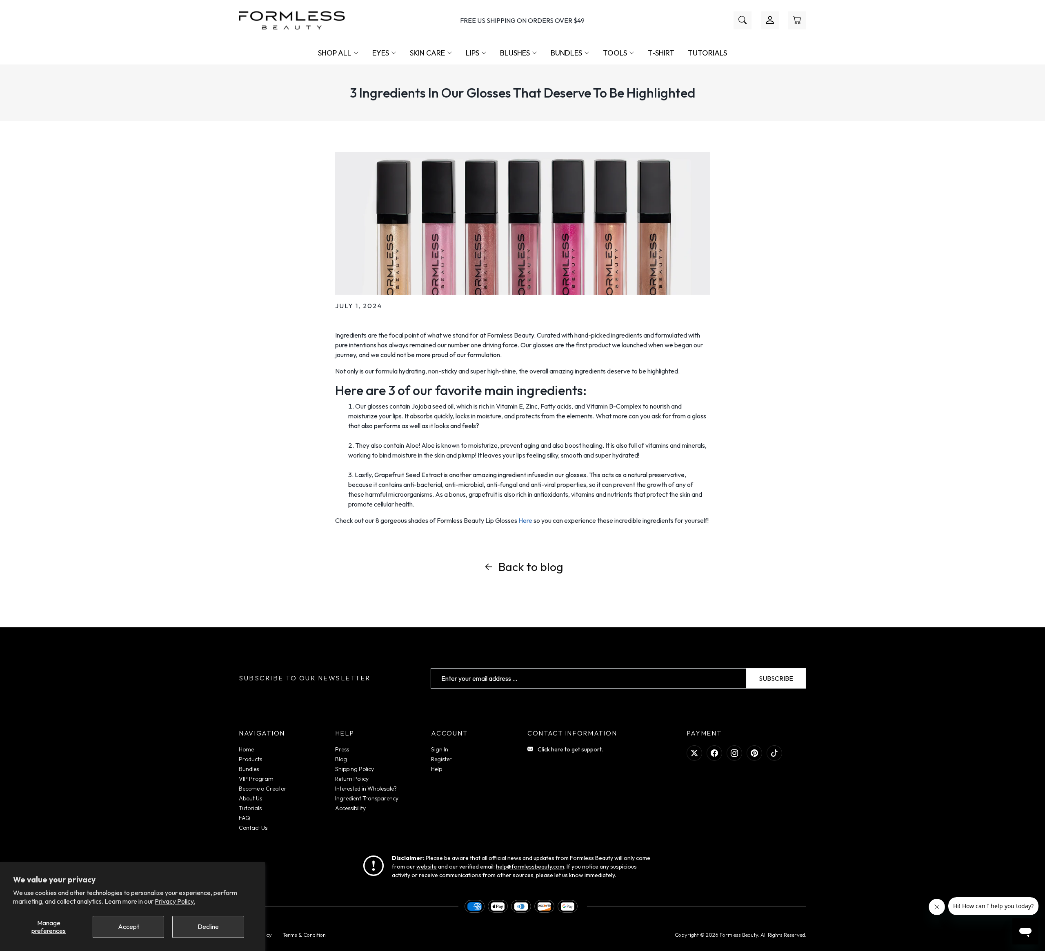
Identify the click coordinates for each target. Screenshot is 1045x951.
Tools (615, 53)
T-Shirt (661, 53)
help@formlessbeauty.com (530, 866)
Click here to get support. (570, 749)
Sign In (439, 749)
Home (246, 749)
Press (342, 749)
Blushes (515, 53)
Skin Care (427, 53)
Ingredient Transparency (366, 798)
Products (250, 759)
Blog (341, 759)
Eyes (380, 53)
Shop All (334, 53)
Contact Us (253, 827)
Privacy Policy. (175, 901)
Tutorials (707, 53)
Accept (128, 926)
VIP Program (256, 778)
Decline (208, 926)
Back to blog (530, 566)
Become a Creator (263, 788)
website (426, 866)
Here (525, 520)
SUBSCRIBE (776, 678)
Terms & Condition (304, 934)
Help (436, 769)
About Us (250, 798)
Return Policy (352, 778)
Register (441, 759)
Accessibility (350, 808)
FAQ (244, 818)
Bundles (566, 53)
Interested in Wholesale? (366, 788)
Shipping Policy (354, 769)
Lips (472, 53)
